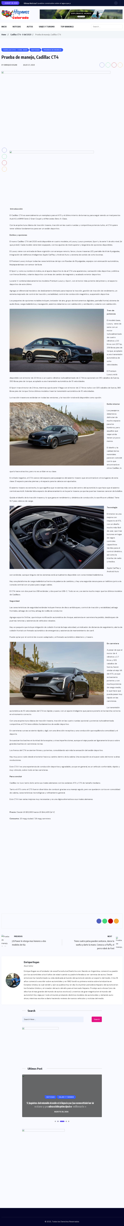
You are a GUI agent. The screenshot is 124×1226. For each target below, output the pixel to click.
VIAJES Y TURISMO (47, 26)
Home (3, 34)
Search (97, 1019)
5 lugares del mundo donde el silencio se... (53, 3)
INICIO (4, 26)
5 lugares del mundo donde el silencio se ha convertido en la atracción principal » (60, 1104)
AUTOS (30, 26)
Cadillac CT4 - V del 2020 (20, 34)
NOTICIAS (17, 26)
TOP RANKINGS (67, 26)
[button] (55, 1121)
